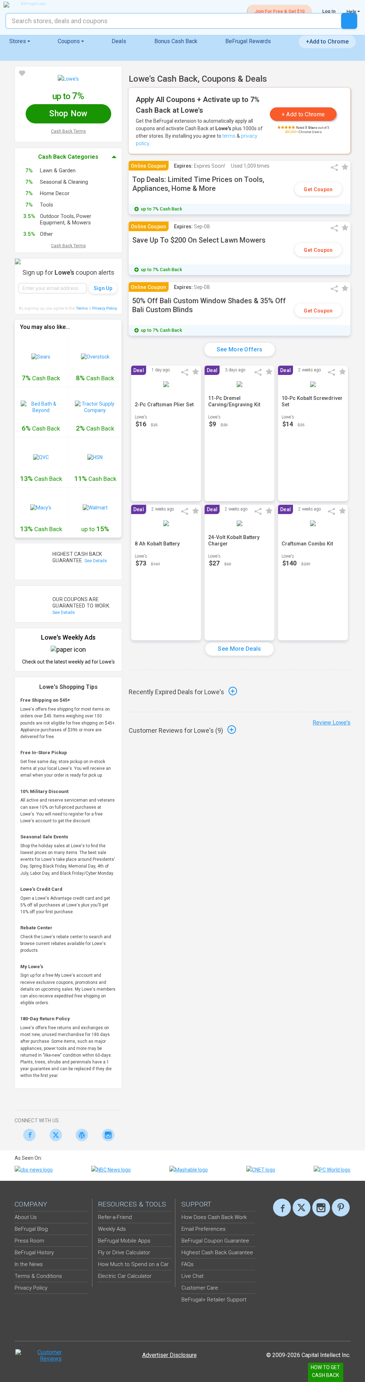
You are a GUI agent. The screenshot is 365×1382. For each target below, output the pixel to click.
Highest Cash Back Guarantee (217, 1252)
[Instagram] (106, 1135)
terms (229, 136)
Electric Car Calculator (124, 1276)
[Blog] (80, 1135)
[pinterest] (341, 1207)
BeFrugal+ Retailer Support (213, 1299)
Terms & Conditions (38, 1276)
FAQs (187, 1264)
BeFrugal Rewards (248, 41)
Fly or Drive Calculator (124, 1252)
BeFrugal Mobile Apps (124, 1241)
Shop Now (68, 113)
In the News (29, 1264)
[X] (301, 1207)
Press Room (29, 1241)
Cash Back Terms (68, 131)
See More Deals (239, 648)
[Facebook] (27, 1135)
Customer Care (199, 1288)
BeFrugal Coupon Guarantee (215, 1241)
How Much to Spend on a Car (133, 1264)
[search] (349, 21)
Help (352, 11)
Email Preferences (203, 1229)
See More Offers (240, 349)
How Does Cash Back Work (214, 1217)
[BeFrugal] (30, 4)
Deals (119, 41)
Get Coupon (318, 189)
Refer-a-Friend (115, 1217)
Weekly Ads (112, 1229)
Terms (82, 308)
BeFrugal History (34, 1252)
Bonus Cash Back (175, 41)
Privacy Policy (105, 308)
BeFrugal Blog (31, 1229)
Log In (328, 11)
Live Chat (192, 1276)
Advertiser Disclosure (169, 1355)
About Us (26, 1217)
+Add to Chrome (327, 41)
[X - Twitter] (54, 1135)
